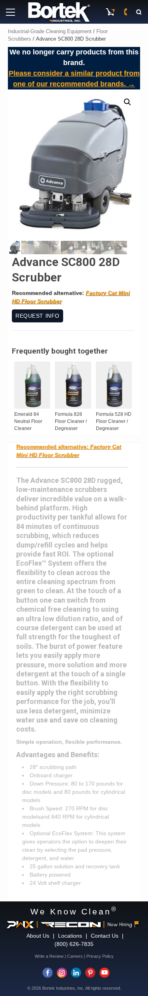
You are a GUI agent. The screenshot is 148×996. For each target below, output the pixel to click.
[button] (127, 102)
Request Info (37, 316)
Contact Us (104, 936)
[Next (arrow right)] (134, 498)
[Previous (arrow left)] (14, 498)
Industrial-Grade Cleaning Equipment (50, 31)
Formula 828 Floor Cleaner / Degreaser (71, 421)
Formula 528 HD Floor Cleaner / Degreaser (113, 421)
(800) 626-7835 (74, 944)
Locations (70, 936)
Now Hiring (119, 924)
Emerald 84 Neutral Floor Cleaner (28, 421)
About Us (37, 936)
